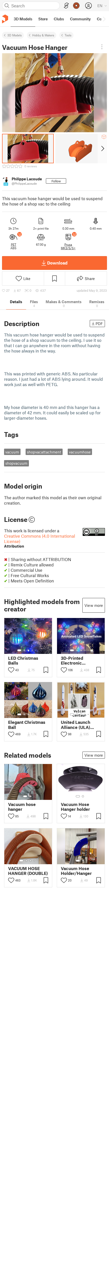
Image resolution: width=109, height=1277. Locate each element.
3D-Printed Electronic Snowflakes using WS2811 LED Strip (79, 660)
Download (57, 262)
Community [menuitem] (80, 19)
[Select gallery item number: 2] (24, 650)
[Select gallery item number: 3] (28, 650)
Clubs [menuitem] (59, 19)
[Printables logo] (5, 18)
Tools (68, 35)
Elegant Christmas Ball (26, 724)
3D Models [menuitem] (23, 19)
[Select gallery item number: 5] (36, 650)
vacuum (12, 452)
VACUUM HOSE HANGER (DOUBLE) (28, 871)
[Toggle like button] (11, 670)
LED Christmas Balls (23, 660)
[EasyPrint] (66, 5)
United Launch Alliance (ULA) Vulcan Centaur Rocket (76, 724)
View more (93, 605)
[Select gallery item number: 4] (32, 650)
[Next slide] (102, 148)
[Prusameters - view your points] (76, 5)
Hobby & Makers (43, 35)
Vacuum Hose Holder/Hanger (76, 871)
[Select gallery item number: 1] (19, 650)
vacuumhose (80, 452)
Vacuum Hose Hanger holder (75, 807)
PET (13, 244)
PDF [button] (99, 323)
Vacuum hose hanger (22, 807)
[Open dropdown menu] (102, 47)
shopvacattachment (44, 452)
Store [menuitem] (43, 19)
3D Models (14, 35)
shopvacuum (16, 463)
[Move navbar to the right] (104, 18)
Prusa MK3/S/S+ (68, 246)
